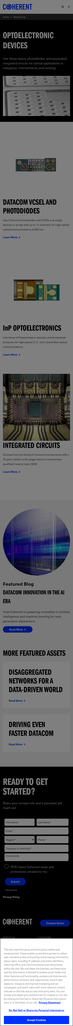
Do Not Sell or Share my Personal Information (36, 1010)
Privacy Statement (50, 1002)
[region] (36, 982)
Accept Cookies (36, 1020)
